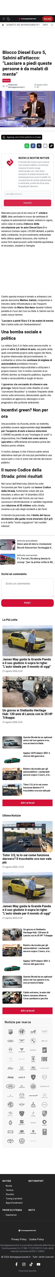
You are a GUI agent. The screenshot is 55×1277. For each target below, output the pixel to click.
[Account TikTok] (31, 1264)
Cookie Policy (36, 1239)
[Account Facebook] (16, 1264)
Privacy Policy (19, 1239)
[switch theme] (8, 19)
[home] (3, 25)
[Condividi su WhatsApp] (26, 145)
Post (27, 602)
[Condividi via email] (45, 145)
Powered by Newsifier (28, 1271)
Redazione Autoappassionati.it (16, 86)
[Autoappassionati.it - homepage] (27, 18)
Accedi (47, 19)
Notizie (6, 80)
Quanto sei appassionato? (23, 25)
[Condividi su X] (39, 145)
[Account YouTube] (38, 1264)
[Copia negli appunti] (51, 145)
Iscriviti (27, 202)
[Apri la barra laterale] (4, 19)
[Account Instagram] (24, 1264)
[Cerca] (52, 25)
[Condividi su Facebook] (33, 145)
